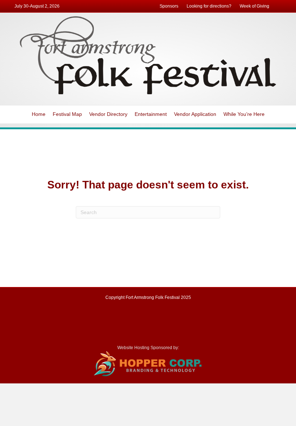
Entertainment (151, 114)
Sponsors (169, 6)
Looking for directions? (209, 6)
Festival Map (67, 114)
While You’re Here (244, 114)
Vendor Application (195, 114)
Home (38, 114)
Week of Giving (254, 6)
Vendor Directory (108, 114)
